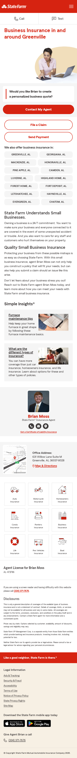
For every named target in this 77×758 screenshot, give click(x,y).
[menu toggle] (71, 6)
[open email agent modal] (38, 426)
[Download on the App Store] (14, 723)
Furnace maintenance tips (21, 316)
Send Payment (38, 137)
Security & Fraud (12, 680)
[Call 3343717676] (31, 426)
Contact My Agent (38, 109)
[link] (19, 6)
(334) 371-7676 (21, 591)
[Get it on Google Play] (39, 723)
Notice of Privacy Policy (16, 696)
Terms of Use (10, 690)
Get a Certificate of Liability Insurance (38, 432)
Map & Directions (46, 465)
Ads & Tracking (12, 675)
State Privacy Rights (14, 701)
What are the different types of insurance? (21, 352)
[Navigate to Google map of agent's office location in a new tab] (46, 426)
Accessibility (10, 685)
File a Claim (38, 124)
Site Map (8, 706)
